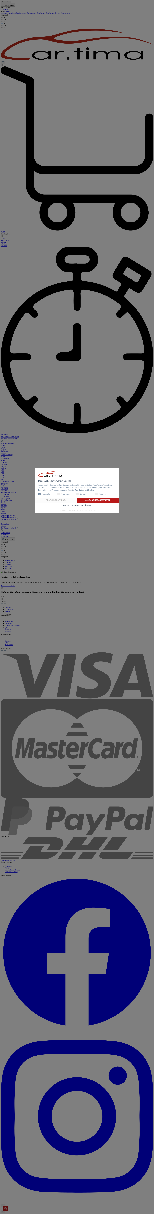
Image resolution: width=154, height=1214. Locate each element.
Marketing (102, 494)
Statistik (83, 494)
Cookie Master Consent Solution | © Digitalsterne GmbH (77, 510)
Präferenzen (65, 494)
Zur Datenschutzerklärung (77, 505)
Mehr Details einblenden (84, 490)
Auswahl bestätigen (56, 500)
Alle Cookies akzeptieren (98, 500)
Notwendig (46, 494)
